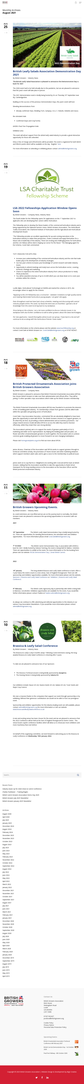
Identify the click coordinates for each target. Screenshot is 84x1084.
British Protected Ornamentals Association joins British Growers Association (44, 385)
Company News (33, 215)
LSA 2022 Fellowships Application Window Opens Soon (45, 209)
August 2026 (7, 814)
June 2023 (6, 851)
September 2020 (8, 930)
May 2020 (6, 942)
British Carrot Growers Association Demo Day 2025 (21, 795)
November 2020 (8, 924)
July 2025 (6, 820)
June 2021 (6, 909)
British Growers (20, 78)
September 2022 (8, 866)
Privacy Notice (49, 1025)
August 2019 (7, 964)
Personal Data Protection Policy (55, 1027)
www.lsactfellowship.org (65, 328)
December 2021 (8, 890)
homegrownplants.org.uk (30, 440)
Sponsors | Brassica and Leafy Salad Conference (30, 577)
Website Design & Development (53, 1072)
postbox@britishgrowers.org (54, 1018)
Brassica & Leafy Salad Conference (35, 646)
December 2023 (8, 835)
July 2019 (6, 967)
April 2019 (6, 976)
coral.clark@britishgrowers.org (59, 537)
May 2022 (6, 878)
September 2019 (8, 961)
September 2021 (8, 900)
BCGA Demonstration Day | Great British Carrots (47, 552)
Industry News (33, 78)
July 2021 (6, 906)
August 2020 (7, 933)
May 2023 (6, 854)
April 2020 (6, 945)
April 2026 (6, 817)
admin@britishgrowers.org (67, 149)
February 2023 (8, 857)
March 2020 (7, 949)
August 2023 (7, 844)
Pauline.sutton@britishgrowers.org (57, 593)
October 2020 (7, 927)
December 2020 (8, 921)
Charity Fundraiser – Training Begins (15, 792)
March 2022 (7, 884)
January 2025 (7, 823)
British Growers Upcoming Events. (35, 507)
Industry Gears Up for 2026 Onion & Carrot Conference (22, 789)
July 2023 (6, 848)
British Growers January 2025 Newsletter (17, 801)
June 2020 (6, 939)
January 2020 (7, 955)
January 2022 (7, 887)
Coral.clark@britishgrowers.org (53, 330)
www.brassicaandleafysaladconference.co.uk (28, 709)
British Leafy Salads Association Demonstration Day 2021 (47, 72)
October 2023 (7, 841)
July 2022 (6, 872)
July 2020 (6, 936)
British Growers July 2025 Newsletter (15, 798)
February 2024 (8, 832)
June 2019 (6, 970)
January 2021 (7, 918)
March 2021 (7, 912)
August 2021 (7, 903)
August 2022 (7, 869)
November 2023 (8, 838)
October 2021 (7, 896)
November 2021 (8, 893)
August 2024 (7, 829)
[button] (80, 3)
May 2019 (6, 973)
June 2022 (6, 875)
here (59, 144)
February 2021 (8, 915)
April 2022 (6, 881)
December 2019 (8, 958)
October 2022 (7, 863)
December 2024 (8, 826)
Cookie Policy (48, 1023)
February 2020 (8, 952)
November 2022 (8, 860)
